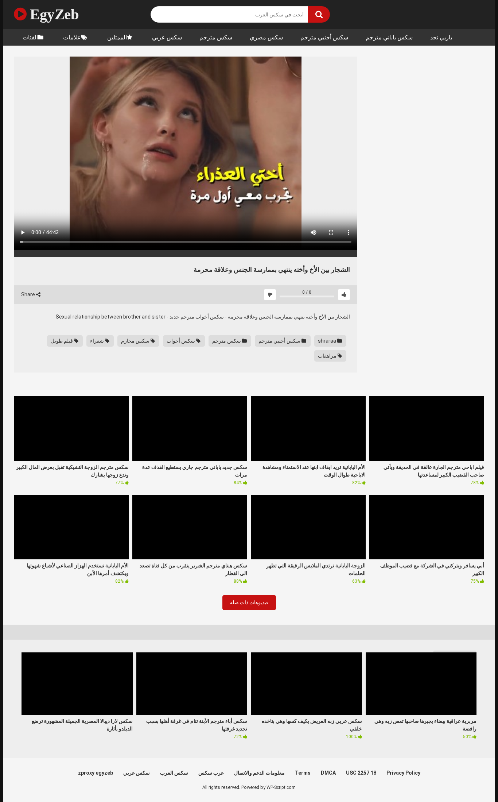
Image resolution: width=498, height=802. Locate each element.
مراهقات (328, 356)
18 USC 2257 (361, 773)
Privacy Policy (403, 773)
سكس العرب (174, 773)
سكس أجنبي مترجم (324, 37)
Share (28, 294)
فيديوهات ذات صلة (249, 602)
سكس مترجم (215, 37)
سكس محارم (136, 341)
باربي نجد (441, 37)
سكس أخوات (181, 341)
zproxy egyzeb (95, 773)
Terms (303, 773)
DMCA (328, 773)
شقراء (97, 341)
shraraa (327, 341)
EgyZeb (53, 14)
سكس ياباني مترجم (389, 37)
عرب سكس (211, 773)
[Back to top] (473, 779)
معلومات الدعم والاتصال (259, 773)
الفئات (30, 37)
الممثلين (117, 37)
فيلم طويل (62, 341)
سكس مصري (266, 37)
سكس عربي (167, 37)
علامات (72, 37)
